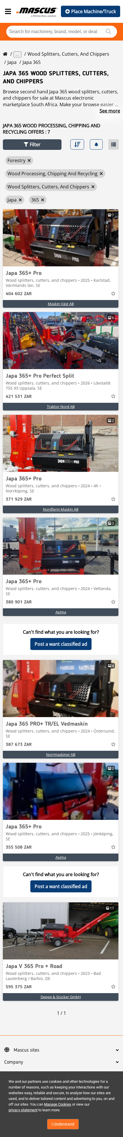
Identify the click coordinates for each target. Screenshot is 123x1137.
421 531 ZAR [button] (19, 397)
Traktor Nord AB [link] (61, 406)
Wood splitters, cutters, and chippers (68, 54)
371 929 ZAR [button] (19, 499)
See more (110, 111)
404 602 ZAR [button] (19, 294)
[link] (60, 237)
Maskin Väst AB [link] (61, 303)
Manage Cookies (57, 1104)
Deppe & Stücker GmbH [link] (61, 996)
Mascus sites (26, 1050)
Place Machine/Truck (93, 11)
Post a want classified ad (61, 644)
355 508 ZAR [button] (19, 847)
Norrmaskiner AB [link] (60, 754)
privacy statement (23, 1110)
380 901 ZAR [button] (19, 602)
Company (13, 1062)
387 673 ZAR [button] (19, 744)
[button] (32, 144)
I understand (62, 1124)
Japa (12, 62)
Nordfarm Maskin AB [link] (60, 509)
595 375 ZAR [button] (19, 987)
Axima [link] (60, 612)
